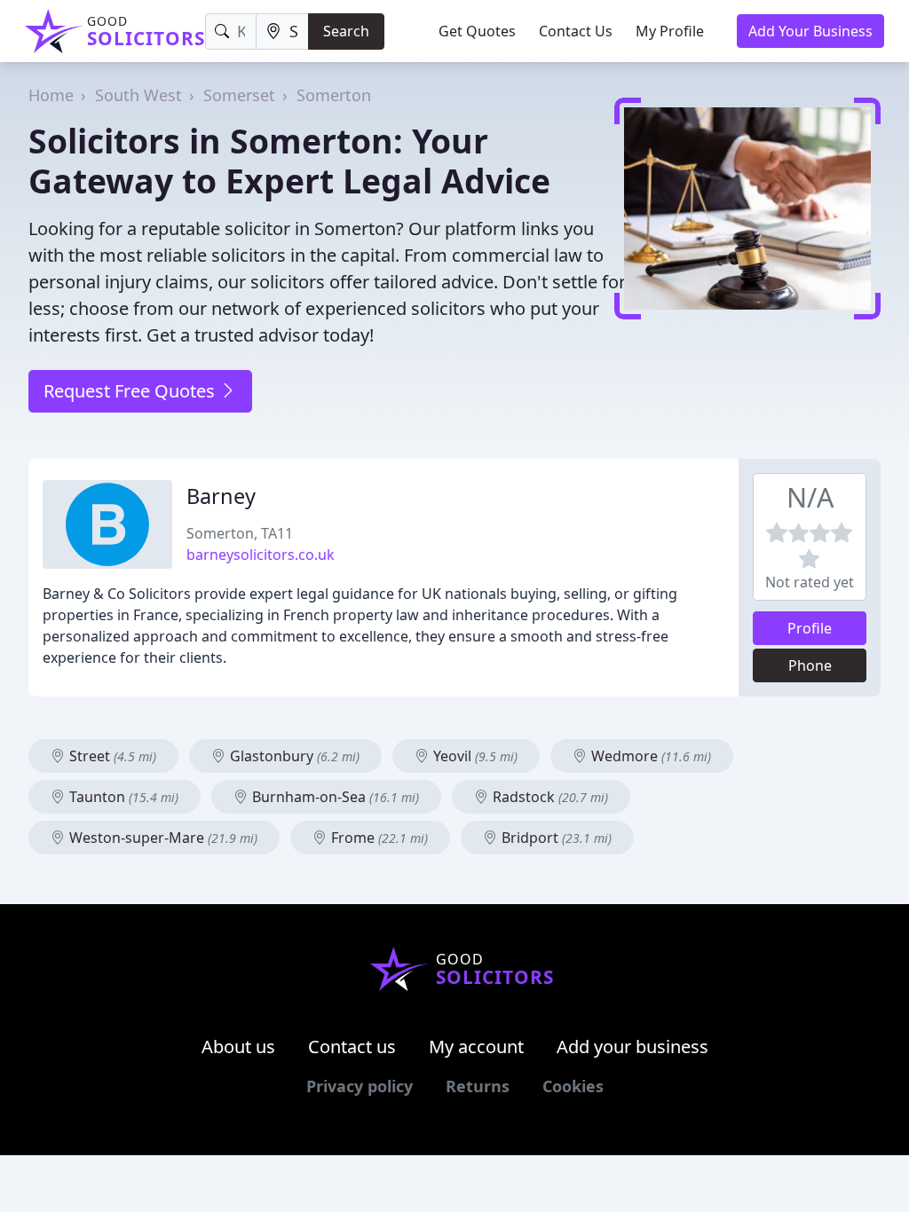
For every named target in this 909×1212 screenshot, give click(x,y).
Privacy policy (359, 1086)
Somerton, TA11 (239, 533)
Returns (478, 1086)
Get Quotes (477, 31)
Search (346, 31)
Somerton (333, 95)
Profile (809, 628)
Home (51, 95)
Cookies (573, 1086)
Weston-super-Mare (161, 837)
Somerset (239, 95)
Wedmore (649, 756)
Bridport (555, 837)
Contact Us (576, 31)
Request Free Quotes (131, 391)
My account (476, 1047)
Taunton (122, 797)
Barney (221, 496)
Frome (378, 837)
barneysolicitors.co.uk (260, 554)
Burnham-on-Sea (334, 797)
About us (238, 1047)
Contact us (352, 1047)
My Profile (670, 31)
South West (138, 95)
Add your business (632, 1047)
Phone (810, 665)
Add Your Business (810, 31)
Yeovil (474, 756)
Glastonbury (293, 756)
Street (111, 756)
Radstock (548, 797)
